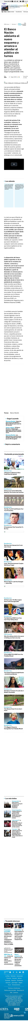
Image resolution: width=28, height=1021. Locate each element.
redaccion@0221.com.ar (14, 1003)
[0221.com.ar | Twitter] (17, 1)
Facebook (13, 972)
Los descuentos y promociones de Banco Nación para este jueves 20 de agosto (13, 437)
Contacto (15, 992)
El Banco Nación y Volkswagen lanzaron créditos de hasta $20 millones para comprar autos (13, 430)
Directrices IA (20, 990)
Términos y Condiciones (14, 988)
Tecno (9, 984)
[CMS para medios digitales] (17, 1015)
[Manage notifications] (25, 1012)
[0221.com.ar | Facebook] (15, 1)
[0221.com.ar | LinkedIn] (23, 1)
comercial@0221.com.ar (14, 1005)
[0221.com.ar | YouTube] (20, 1)
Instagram (10, 972)
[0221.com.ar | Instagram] (12, 1)
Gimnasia (8, 982)
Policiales (3, 11)
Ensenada (7, 980)
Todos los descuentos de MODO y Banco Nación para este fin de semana (13, 423)
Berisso (20, 978)
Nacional (14, 24)
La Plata (7, 976)
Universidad (11, 11)
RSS (11, 992)
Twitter (16, 972)
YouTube (20, 972)
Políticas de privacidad (10, 990)
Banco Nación (14, 413)
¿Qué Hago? (14, 982)
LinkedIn (23, 972)
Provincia (9, 978)
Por (5, 77)
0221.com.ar (6, 24)
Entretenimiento (16, 984)
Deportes (13, 980)
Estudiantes (19, 11)
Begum (20, 982)
